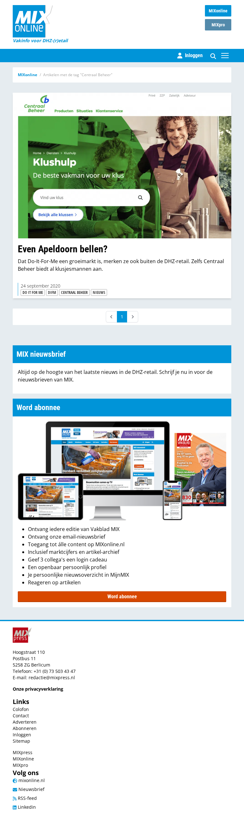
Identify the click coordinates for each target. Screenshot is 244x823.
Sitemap (21, 741)
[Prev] (111, 316)
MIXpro (218, 24)
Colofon (21, 709)
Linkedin (26, 807)
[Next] (132, 316)
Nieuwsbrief (30, 789)
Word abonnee (122, 597)
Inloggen (22, 735)
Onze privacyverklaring (38, 689)
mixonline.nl (31, 780)
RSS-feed (27, 798)
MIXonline (218, 10)
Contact (21, 716)
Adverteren (25, 722)
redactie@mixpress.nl (52, 677)
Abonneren (25, 728)
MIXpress (22, 752)
